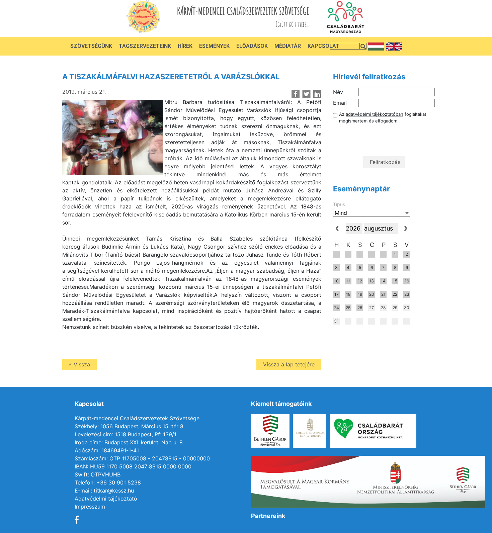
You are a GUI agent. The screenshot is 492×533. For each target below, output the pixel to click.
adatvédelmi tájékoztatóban (374, 114)
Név (338, 92)
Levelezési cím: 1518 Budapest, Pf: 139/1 (125, 434)
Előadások (252, 46)
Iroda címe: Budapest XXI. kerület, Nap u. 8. (129, 442)
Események (214, 46)
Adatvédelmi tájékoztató (106, 498)
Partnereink (268, 515)
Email (340, 102)
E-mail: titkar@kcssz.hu (104, 490)
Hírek (185, 46)
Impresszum (90, 506)
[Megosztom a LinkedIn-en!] (317, 94)
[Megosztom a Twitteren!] (306, 94)
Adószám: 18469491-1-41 (107, 450)
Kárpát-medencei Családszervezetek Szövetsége (137, 418)
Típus (339, 204)
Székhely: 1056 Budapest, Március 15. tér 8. (130, 426)
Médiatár (287, 46)
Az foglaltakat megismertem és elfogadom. (382, 117)
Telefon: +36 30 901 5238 (108, 482)
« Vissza (79, 364)
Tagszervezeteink (145, 46)
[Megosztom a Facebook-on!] (296, 94)
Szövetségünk (91, 46)
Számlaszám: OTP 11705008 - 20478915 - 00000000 (142, 458)
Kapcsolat (323, 46)
